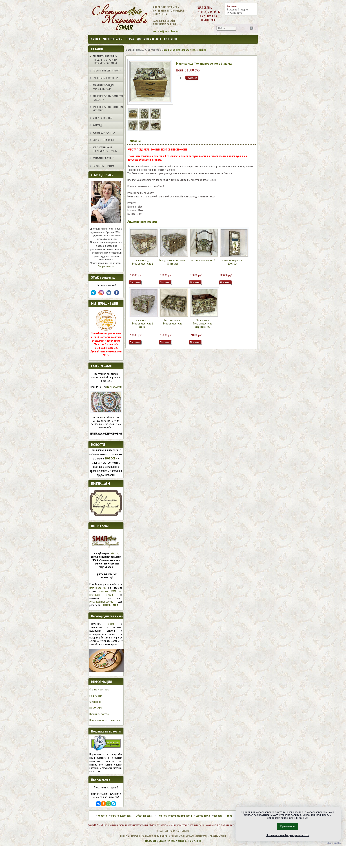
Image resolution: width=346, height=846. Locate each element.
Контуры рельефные (103, 158)
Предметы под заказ (105, 63)
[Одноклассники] (103, 803)
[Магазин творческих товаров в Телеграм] (93, 294)
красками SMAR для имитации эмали (106, 593)
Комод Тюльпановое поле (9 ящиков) (172, 261)
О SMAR (130, 39)
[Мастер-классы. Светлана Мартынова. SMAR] (106, 515)
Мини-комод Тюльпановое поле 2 (142, 261)
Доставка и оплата (149, 39)
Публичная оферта (99, 714)
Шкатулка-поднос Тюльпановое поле (172, 321)
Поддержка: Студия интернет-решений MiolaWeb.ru (173, 841)
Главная (95, 39)
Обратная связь (144, 815)
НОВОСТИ (111, 458)
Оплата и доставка (99, 689)
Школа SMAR (95, 708)
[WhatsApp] (108, 803)
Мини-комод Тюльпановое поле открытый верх (202, 323)
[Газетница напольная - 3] (204, 243)
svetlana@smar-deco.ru (101, 601)
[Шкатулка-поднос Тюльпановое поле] (174, 302)
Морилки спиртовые (103, 140)
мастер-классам (97, 588)
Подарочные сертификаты (107, 70)
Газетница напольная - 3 (202, 260)
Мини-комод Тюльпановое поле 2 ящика (142, 323)
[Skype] (113, 803)
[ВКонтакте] (98, 803)
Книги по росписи (102, 117)
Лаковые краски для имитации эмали (103, 87)
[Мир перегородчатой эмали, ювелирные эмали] (106, 670)
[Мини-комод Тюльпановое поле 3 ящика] (133, 118)
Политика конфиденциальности (174, 815)
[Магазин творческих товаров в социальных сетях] (101, 294)
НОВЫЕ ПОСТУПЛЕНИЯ (103, 165)
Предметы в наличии (105, 59)
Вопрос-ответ (96, 695)
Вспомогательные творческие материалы (105, 149)
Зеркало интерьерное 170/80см (232, 261)
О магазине (95, 701)
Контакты (170, 39)
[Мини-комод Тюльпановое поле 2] (144, 243)
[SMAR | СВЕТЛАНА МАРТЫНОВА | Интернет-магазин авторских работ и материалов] (104, 17)
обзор (111, 623)
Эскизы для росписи (104, 132)
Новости (102, 815)
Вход (229, 815)
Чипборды (98, 125)
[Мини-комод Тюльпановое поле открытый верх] (204, 302)
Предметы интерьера (105, 56)
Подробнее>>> (106, 266)
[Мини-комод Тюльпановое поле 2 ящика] (144, 302)
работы (114, 553)
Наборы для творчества (105, 78)
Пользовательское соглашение (105, 720)
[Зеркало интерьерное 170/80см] (234, 243)
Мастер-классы (113, 39)
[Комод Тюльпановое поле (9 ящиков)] (174, 243)
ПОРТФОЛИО (113, 387)
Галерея (218, 815)
